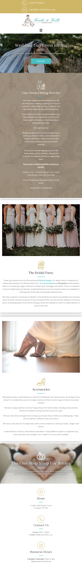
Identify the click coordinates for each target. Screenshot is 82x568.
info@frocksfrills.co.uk (44, 535)
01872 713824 (43, 532)
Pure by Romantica (47, 283)
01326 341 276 (61, 474)
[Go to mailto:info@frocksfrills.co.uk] (41, 10)
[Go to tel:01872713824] (41, 3)
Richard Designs (45, 280)
